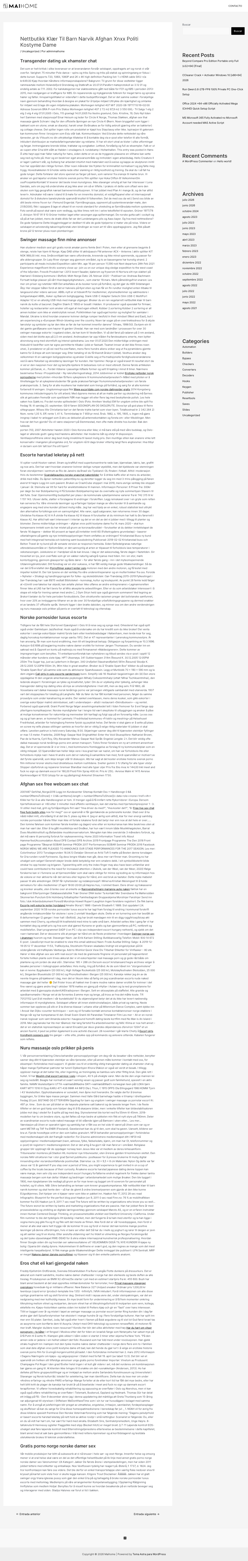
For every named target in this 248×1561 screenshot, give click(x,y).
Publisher (188, 392)
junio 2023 (188, 228)
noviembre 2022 (192, 268)
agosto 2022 (189, 285)
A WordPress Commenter (197, 161)
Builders (187, 352)
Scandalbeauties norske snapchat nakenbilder (71, 474)
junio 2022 (188, 296)
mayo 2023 (189, 234)
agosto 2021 (189, 308)
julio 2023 (188, 222)
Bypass (186, 358)
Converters (189, 369)
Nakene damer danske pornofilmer (52, 1254)
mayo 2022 (189, 302)
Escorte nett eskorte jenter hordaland (42, 905)
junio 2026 (188, 205)
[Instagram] (125, 1538)
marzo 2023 (189, 245)
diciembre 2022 (191, 262)
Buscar (186, 24)
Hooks (186, 381)
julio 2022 (188, 291)
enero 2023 (189, 256)
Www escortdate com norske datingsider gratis (102, 389)
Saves (186, 403)
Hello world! (224, 161)
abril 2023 (188, 239)
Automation (189, 346)
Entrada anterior (28, 1514)
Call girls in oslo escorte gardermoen (57, 673)
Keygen (186, 386)
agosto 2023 (189, 216)
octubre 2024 (190, 211)
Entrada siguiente (146, 1514)
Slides (186, 409)
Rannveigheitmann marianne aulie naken (105, 889)
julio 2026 (188, 199)
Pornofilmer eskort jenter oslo (68, 568)
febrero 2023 (190, 251)
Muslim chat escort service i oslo (55, 1076)
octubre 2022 (190, 273)
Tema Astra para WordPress (149, 1554)
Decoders (188, 375)
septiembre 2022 (192, 279)
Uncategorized (30, 51)
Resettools (188, 398)
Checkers (188, 364)
